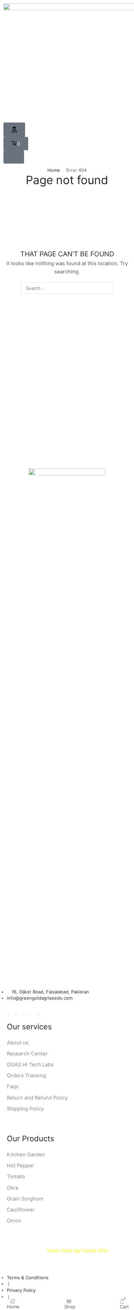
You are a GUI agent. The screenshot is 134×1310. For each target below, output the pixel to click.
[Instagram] (15, 1014)
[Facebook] (8, 1014)
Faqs (13, 1086)
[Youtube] (38, 1014)
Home (53, 170)
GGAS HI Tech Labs (30, 1065)
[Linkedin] (23, 1014)
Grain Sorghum (25, 1199)
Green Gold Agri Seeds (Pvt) (78, 1250)
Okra (12, 1188)
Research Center (27, 1054)
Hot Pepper (20, 1166)
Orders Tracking (26, 1076)
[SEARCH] (107, 288)
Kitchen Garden (26, 1155)
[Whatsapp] (30, 1014)
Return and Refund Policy (37, 1098)
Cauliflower (21, 1210)
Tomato (16, 1176)
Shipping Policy (25, 1109)
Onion (14, 1221)
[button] (14, 130)
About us (18, 1043)
